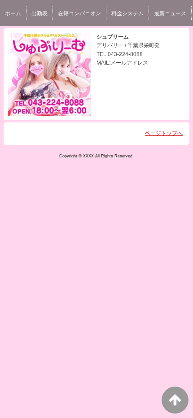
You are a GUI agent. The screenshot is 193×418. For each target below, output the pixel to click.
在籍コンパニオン (79, 13)
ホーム (13, 13)
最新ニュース (170, 13)
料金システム (127, 13)
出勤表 (39, 13)
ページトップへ (164, 133)
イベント (15, 38)
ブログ (45, 38)
